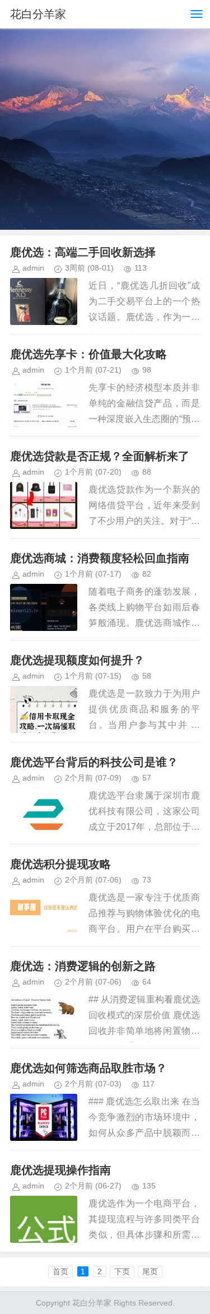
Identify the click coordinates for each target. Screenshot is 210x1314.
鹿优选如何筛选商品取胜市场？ (88, 1068)
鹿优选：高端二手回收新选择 (83, 252)
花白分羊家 (38, 14)
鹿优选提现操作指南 (60, 1170)
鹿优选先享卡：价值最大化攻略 (88, 354)
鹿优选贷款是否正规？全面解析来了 (99, 456)
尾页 (150, 1271)
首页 (60, 1271)
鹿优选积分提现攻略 (60, 864)
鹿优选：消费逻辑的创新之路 (83, 966)
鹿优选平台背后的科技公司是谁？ (94, 762)
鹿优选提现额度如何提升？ (77, 660)
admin (33, 267)
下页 (122, 1271)
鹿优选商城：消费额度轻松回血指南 (99, 558)
